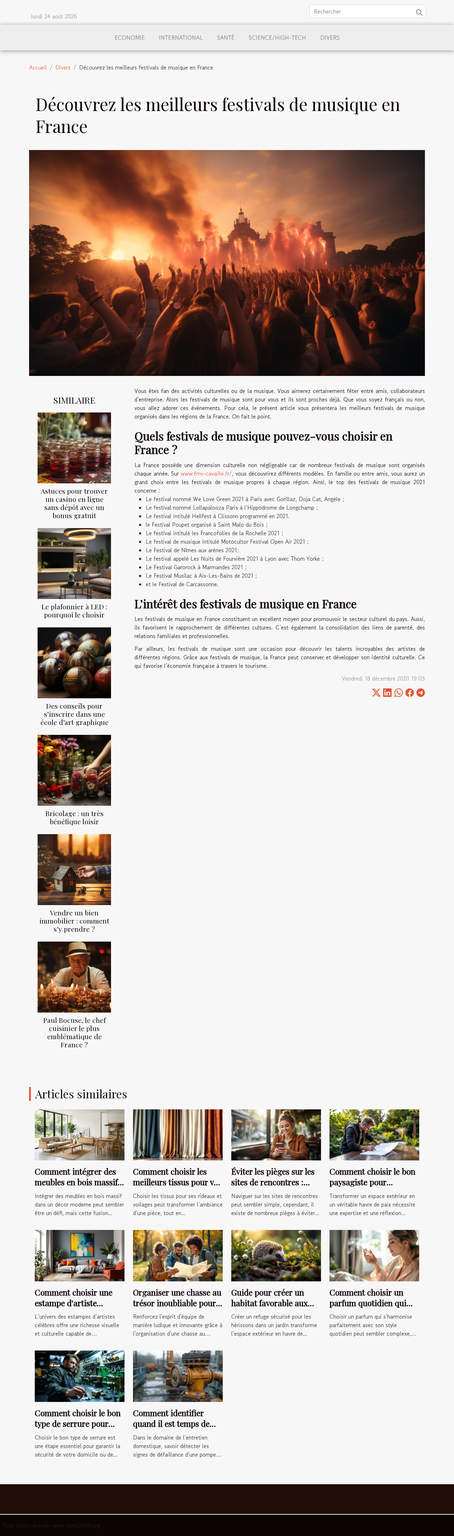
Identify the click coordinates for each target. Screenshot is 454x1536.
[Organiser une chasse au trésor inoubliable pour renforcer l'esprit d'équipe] (178, 1255)
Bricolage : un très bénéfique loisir (74, 817)
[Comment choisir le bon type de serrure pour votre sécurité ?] (79, 1375)
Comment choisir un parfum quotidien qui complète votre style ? (368, 1303)
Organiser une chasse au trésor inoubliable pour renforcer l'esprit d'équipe (177, 1308)
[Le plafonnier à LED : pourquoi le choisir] (74, 562)
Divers (330, 37)
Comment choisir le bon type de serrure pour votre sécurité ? (78, 1423)
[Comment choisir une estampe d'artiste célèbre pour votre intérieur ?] (79, 1255)
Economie (130, 37)
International (181, 37)
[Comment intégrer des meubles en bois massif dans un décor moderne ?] (79, 1134)
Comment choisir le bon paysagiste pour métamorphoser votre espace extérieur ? (372, 1187)
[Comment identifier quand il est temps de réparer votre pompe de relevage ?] (178, 1375)
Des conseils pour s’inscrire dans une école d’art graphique (74, 714)
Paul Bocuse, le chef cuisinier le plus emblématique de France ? (74, 1032)
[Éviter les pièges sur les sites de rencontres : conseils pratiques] (276, 1134)
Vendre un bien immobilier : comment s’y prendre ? (74, 920)
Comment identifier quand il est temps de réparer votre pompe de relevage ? (175, 1428)
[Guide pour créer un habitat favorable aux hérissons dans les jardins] (276, 1255)
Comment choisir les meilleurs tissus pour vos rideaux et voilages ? (177, 1182)
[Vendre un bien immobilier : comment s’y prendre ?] (74, 868)
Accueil (38, 67)
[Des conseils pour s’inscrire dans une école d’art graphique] (74, 662)
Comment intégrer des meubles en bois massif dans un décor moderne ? (77, 1187)
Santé (225, 37)
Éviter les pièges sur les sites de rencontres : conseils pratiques (273, 1182)
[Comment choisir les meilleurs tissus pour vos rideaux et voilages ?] (178, 1134)
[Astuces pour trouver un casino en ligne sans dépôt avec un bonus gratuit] (74, 447)
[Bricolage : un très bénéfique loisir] (74, 769)
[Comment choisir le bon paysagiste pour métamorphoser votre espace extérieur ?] (374, 1134)
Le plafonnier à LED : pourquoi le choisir (74, 610)
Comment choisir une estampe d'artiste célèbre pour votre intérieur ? (73, 1308)
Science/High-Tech (277, 37)
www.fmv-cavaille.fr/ (206, 473)
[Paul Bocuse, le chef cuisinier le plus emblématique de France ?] (74, 976)
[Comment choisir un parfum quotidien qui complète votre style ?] (374, 1255)
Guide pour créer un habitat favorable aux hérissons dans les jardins (269, 1308)
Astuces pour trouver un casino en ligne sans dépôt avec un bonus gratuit (74, 503)
